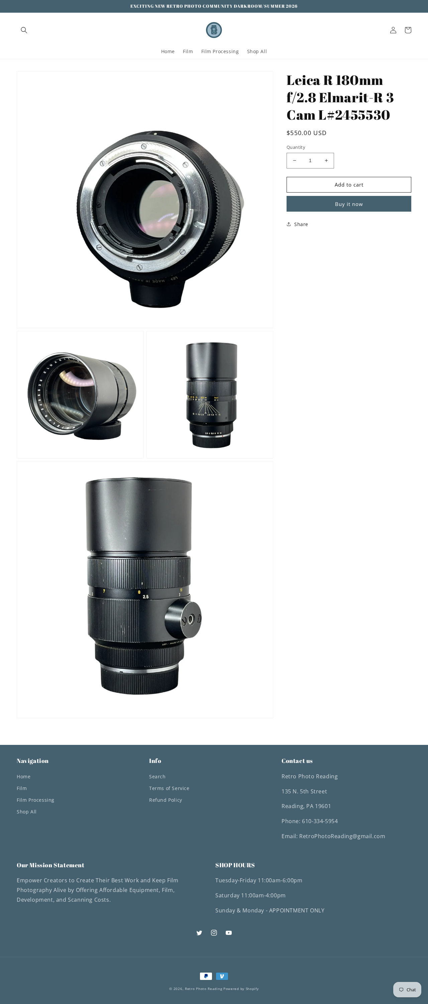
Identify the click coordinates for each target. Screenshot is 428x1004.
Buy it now (349, 203)
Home (23, 776)
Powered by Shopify (241, 988)
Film (22, 788)
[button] (24, 30)
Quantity (296, 147)
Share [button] (301, 224)
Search (157, 776)
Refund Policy (165, 800)
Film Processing (36, 800)
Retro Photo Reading (203, 988)
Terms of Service (169, 788)
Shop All (27, 811)
